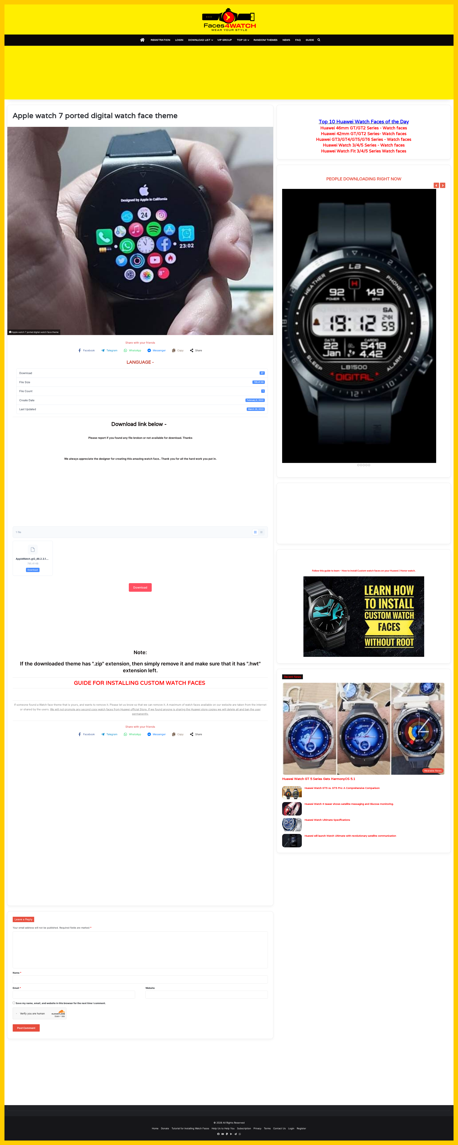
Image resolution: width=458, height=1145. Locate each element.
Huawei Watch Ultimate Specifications (327, 741)
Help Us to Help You (223, 1128)
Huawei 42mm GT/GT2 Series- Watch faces (363, 133)
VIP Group (224, 39)
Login (179, 39)
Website (150, 988)
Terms (267, 1128)
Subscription (244, 1128)
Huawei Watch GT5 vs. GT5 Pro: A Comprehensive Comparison (342, 709)
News (286, 39)
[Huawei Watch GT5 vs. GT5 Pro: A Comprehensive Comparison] (292, 714)
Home (155, 1128)
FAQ (298, 39)
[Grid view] (255, 532)
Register (301, 1128)
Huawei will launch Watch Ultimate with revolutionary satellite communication (350, 757)
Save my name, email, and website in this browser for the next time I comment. (61, 1003)
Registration (160, 39)
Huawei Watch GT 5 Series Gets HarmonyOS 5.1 (318, 701)
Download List (199, 39)
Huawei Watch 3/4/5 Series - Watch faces (364, 145)
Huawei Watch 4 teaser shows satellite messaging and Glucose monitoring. (349, 725)
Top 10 (242, 39)
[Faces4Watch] (229, 19)
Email (17, 988)
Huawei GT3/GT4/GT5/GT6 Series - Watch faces (363, 139)
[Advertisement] (229, 73)
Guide (310, 39)
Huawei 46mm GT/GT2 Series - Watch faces (363, 128)
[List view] (261, 532)
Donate (165, 1128)
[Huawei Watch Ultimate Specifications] (292, 746)
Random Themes (265, 39)
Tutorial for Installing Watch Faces (190, 1128)
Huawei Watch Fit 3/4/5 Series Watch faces (363, 151)
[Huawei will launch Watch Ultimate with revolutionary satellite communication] (292, 762)
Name (17, 972)
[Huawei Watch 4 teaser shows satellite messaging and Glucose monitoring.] (292, 730)
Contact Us (279, 1128)
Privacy (257, 1128)
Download (33, 569)
